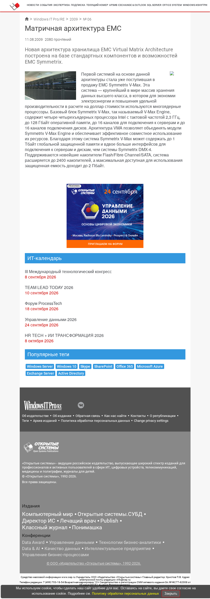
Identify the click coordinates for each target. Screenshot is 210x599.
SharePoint (103, 366)
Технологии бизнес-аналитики (130, 542)
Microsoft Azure (150, 366)
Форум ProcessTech (43, 303)
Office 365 (125, 366)
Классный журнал (44, 527)
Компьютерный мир (47, 514)
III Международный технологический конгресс (68, 271)
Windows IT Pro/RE (49, 19)
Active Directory (71, 373)
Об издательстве (35, 416)
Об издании (62, 416)
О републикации (163, 416)
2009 (74, 19)
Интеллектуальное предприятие (118, 548)
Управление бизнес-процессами (55, 554)
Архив (113, 5)
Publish (109, 521)
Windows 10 (66, 366)
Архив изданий (45, 421)
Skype (85, 366)
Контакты (138, 416)
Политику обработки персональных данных (126, 593)
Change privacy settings (151, 421)
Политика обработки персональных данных (95, 421)
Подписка (78, 5)
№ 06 (87, 19)
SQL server (154, 5)
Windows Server (40, 366)
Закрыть (170, 593)
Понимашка (87, 527)
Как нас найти (115, 416)
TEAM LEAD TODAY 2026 (49, 287)
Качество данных (62, 548)
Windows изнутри (195, 5)
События (46, 5)
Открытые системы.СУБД (110, 514)
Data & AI (31, 548)
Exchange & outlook (132, 5)
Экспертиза (61, 5)
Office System (172, 5)
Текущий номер (97, 5)
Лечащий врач (78, 521)
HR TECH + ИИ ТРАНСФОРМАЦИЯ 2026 (64, 335)
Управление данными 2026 (51, 319)
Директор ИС (38, 521)
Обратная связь (88, 416)
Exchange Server (40, 373)
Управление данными (71, 542)
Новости (33, 5)
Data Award (33, 542)
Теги (25, 421)
